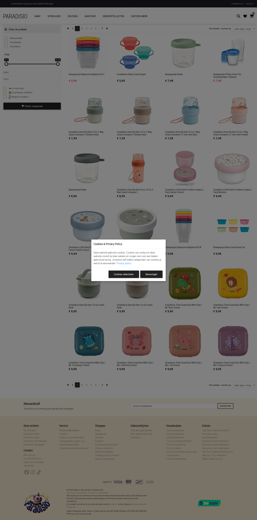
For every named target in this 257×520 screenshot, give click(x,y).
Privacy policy (124, 263)
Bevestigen (151, 274)
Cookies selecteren (124, 274)
